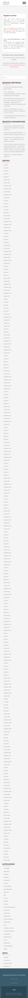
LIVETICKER (6, 913)
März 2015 (6, 508)
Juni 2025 (6, 203)
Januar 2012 (7, 618)
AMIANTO (6, 874)
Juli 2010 (6, 663)
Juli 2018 (6, 391)
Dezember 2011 (7, 621)
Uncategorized (7, 934)
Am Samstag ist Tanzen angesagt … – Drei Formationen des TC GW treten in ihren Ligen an (13, 139)
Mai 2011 (6, 639)
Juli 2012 (6, 600)
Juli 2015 (6, 496)
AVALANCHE (7, 880)
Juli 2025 (6, 200)
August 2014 (7, 529)
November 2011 (7, 624)
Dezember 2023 (7, 251)
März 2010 (6, 675)
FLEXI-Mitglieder (7, 31)
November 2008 (7, 722)
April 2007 (6, 776)
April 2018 (6, 400)
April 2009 (6, 708)
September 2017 (7, 421)
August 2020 (7, 326)
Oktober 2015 (7, 490)
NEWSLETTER (7, 916)
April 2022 (6, 308)
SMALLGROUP (7, 922)
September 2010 (7, 660)
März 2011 (6, 645)
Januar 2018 (7, 409)
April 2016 (6, 472)
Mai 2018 (6, 397)
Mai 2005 (6, 842)
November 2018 (7, 379)
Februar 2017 (7, 442)
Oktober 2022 (7, 290)
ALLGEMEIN (6, 868)
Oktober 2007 (7, 758)
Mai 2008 (6, 737)
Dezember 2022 (7, 284)
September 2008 (7, 728)
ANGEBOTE (6, 877)
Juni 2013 (6, 570)
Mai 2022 (6, 305)
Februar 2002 (7, 860)
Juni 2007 (6, 770)
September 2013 (7, 561)
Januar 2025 (7, 218)
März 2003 (6, 857)
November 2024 (7, 224)
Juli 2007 (6, 767)
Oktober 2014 (7, 523)
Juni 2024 (6, 233)
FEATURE (6, 901)
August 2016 (7, 460)
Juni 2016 (6, 466)
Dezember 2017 (7, 412)
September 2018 (7, 385)
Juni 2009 (6, 702)
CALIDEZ (6, 883)
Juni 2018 (6, 394)
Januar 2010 (7, 681)
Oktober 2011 (7, 627)
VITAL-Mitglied (10, 28)
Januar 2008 (7, 749)
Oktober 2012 (7, 591)
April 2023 (6, 272)
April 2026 (6, 173)
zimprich (6, 132)
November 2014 (7, 520)
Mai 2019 (6, 361)
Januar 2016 (7, 481)
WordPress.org (7, 966)
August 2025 (7, 197)
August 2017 (7, 424)
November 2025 (7, 188)
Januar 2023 (7, 281)
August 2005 (7, 833)
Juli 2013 (6, 567)
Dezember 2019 (7, 341)
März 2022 (6, 311)
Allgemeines (6, 871)
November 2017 (7, 415)
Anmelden (6, 957)
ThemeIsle (19, 994)
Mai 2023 (6, 269)
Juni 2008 (6, 734)
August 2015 (7, 493)
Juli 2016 (6, 463)
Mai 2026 (6, 170)
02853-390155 (14, 983)
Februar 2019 (7, 370)
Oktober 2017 (7, 418)
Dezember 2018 (7, 376)
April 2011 (6, 642)
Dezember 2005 (7, 821)
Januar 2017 (7, 445)
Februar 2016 (7, 478)
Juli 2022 (6, 299)
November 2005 (7, 824)
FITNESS (6, 904)
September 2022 (7, 293)
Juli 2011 (6, 633)
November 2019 (7, 344)
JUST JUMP (6, 910)
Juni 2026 (6, 167)
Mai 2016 (6, 469)
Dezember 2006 (7, 788)
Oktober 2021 (7, 320)
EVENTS (6, 898)
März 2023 (6, 275)
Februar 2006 (7, 815)
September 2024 (7, 230)
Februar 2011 (7, 648)
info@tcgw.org (14, 979)
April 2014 (6, 540)
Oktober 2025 (7, 191)
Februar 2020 (7, 335)
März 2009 (6, 711)
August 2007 (7, 764)
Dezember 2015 (7, 484)
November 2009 (7, 687)
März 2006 (6, 812)
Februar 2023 (7, 278)
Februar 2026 (7, 179)
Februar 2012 (7, 615)
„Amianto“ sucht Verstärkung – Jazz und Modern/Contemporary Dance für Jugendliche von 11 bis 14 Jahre (14, 110)
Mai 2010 (6, 669)
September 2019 (7, 349)
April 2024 (6, 239)
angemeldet (10, 57)
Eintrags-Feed (7, 960)
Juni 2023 (6, 266)
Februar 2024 (7, 245)
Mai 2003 (6, 854)
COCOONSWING (7, 886)
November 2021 (7, 317)
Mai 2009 (6, 705)
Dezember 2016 (7, 448)
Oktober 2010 (7, 657)
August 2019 (7, 352)
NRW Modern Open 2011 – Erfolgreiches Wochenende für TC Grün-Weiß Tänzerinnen (14, 127)
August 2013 (7, 564)
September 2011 (7, 630)
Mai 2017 (6, 433)
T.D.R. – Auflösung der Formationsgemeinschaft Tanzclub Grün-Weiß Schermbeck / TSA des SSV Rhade (14, 93)
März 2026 (6, 176)
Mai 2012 (6, 606)
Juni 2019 (6, 358)
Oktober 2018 (7, 382)
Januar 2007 (7, 785)
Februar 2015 (7, 511)
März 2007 (6, 779)
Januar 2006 (7, 818)
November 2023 (7, 254)
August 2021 (7, 323)
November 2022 (7, 287)
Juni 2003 (6, 851)
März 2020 (6, 332)
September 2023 (7, 260)
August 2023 (7, 263)
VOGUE (5, 940)
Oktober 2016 (7, 454)
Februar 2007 (7, 782)
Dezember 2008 (7, 719)
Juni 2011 (6, 636)
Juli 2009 (6, 699)
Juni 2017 (6, 430)
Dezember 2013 (7, 552)
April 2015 (6, 505)
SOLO (5, 925)
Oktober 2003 (7, 848)
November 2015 (7, 487)
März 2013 (6, 579)
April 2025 (6, 209)
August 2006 (7, 800)
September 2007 (7, 761)
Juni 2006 (6, 803)
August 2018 (7, 388)
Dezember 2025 (7, 185)
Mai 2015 (6, 502)
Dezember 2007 (7, 752)
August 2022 (7, 296)
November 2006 (7, 791)
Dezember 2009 (7, 684)
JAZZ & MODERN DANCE (9, 907)
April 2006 (6, 809)
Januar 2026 (7, 182)
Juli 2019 (6, 355)
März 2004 (6, 845)
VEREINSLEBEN (7, 937)
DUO (5, 895)
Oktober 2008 (7, 725)
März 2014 (6, 543)
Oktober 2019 (7, 347)
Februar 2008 (7, 746)
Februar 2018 (7, 406)
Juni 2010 (6, 666)
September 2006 (7, 797)
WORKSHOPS (7, 943)
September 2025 (7, 194)
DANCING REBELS (8, 889)
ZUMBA (5, 949)
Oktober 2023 (7, 257)
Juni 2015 (6, 499)
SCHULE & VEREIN (8, 919)
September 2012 (7, 594)
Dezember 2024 (7, 221)
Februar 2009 (7, 713)
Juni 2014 (6, 534)
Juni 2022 (6, 302)
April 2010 (6, 672)
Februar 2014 (7, 546)
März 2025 (6, 212)
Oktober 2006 (7, 794)
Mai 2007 (6, 773)
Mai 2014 (6, 537)
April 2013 (6, 576)
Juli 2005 (6, 836)
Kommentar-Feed (8, 963)
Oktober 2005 (7, 827)
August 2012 (7, 597)
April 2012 (6, 609)
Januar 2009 (7, 716)
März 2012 (6, 612)
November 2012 (7, 588)
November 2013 (7, 555)
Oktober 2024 (7, 227)
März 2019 (6, 367)
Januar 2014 (7, 549)
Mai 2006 (6, 806)
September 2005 (7, 830)
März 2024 (6, 242)
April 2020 (6, 329)
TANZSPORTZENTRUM (9, 931)
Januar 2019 (7, 373)
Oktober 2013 (7, 558)
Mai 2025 (6, 206)
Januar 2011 (7, 651)
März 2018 (6, 403)
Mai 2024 (6, 236)
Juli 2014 (6, 531)
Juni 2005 (6, 839)
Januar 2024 (7, 248)
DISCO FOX (6, 892)
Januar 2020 (7, 338)
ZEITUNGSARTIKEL (8, 946)
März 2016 (6, 475)
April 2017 (6, 436)
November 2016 (7, 451)
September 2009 (7, 693)
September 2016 (7, 457)
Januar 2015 (7, 514)
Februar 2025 (7, 215)
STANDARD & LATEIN (9, 928)
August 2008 (7, 731)
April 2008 (6, 740)
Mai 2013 (6, 573)
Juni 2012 (6, 603)
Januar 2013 (7, 585)
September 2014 (7, 526)
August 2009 (7, 696)
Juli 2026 (6, 165)
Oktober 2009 (7, 690)
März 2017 (6, 439)
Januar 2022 (7, 314)
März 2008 (6, 743)
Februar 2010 (7, 678)
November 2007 (7, 755)
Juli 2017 (6, 427)
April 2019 (6, 364)
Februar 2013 (7, 582)
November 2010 (7, 654)
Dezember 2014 (7, 517)
